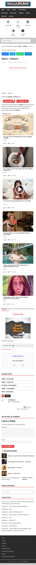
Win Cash (3, 16)
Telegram (28, 54)
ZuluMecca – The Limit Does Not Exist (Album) (14, 506)
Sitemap (4, 554)
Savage (3, 62)
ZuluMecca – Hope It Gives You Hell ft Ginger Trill (15, 514)
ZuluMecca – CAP (6, 517)
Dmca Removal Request (7, 551)
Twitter (12, 54)
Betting (11, 16)
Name (3, 440)
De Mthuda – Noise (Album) (9, 526)
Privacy (3, 546)
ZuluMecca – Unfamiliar (8, 520)
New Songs (13, 13)
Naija (8, 9)
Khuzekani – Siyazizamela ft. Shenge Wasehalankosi (21, 455)
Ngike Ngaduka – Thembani (15, 467)
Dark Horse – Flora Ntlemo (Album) (11, 523)
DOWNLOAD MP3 (6, 349)
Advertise (4, 543)
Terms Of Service (6, 548)
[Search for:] (18, 492)
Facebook (5, 54)
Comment (4, 427)
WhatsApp (20, 54)
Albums (21, 13)
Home (2, 9)
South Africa (22, 9)
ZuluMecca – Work (7, 509)
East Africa (4, 13)
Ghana (14, 9)
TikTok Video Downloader (8, 556)
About (3, 538)
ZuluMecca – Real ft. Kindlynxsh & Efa (12, 512)
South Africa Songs (11, 46)
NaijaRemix (25, 561)
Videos (28, 13)
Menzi (7, 396)
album (5, 310)
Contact (4, 540)
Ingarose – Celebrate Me (14, 473)
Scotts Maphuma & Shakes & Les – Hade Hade (19, 461)
